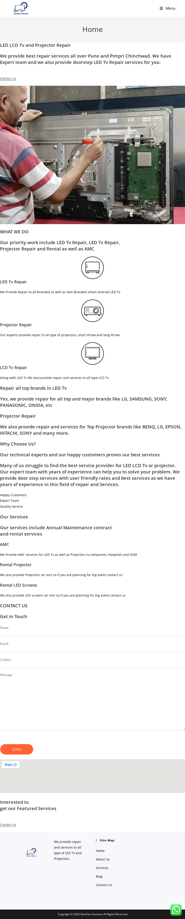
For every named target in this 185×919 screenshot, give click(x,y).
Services (102, 868)
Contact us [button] (8, 78)
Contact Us (104, 885)
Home (100, 851)
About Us (103, 859)
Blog (99, 876)
